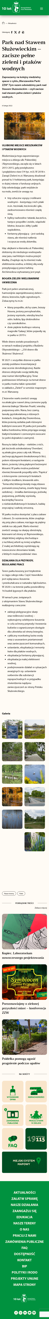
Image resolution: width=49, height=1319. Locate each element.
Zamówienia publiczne (24, 1241)
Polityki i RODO (24, 1272)
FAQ (24, 1248)
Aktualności (25, 1192)
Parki (21, 893)
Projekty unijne (24, 1278)
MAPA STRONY (24, 1284)
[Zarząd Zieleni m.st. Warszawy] (17, 12)
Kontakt (24, 1260)
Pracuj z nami (24, 1235)
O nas (24, 1229)
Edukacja (24, 1217)
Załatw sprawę (24, 1198)
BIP (24, 1266)
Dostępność (24, 1254)
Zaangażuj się (24, 1211)
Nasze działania (24, 1205)
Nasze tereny (9, 893)
